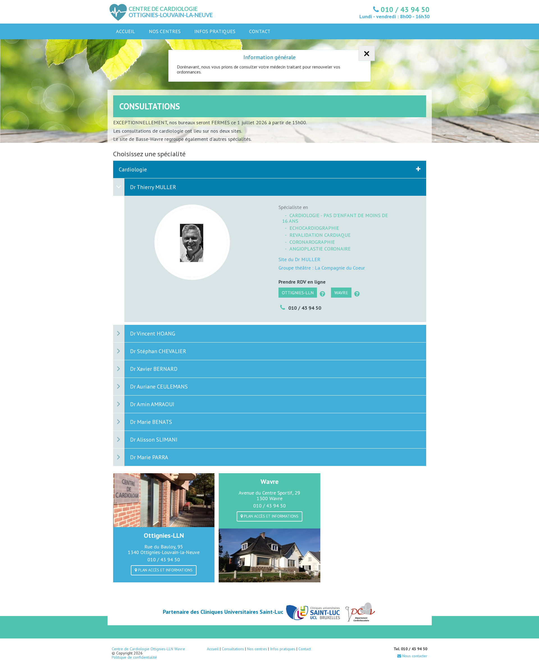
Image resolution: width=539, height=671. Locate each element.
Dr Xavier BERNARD (153, 369)
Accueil (125, 31)
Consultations (233, 648)
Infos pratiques (214, 31)
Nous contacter (414, 655)
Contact (259, 31)
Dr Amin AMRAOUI (152, 404)
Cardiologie (133, 169)
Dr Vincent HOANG (152, 333)
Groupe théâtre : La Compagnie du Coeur (321, 268)
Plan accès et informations (165, 570)
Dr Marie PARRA (149, 457)
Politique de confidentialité (134, 657)
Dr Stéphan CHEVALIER (158, 351)
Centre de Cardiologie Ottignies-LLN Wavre (148, 648)
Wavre (341, 292)
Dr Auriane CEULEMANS (159, 386)
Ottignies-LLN (298, 292)
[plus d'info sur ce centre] (322, 294)
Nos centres (165, 31)
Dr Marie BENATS (151, 422)
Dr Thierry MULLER (153, 187)
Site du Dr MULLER (299, 259)
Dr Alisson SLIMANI (153, 439)
